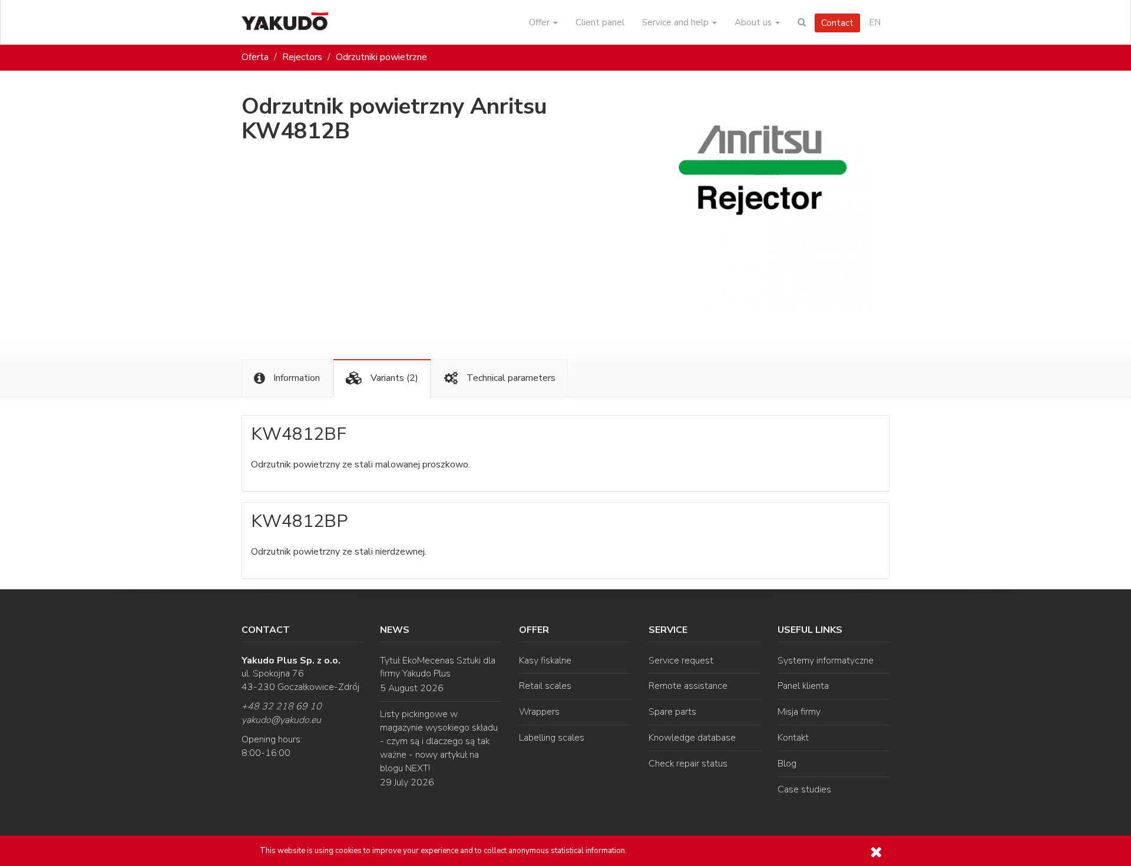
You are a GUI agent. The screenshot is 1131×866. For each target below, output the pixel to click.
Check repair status (688, 763)
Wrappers (539, 711)
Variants (393, 377)
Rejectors (302, 57)
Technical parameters (509, 377)
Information (295, 377)
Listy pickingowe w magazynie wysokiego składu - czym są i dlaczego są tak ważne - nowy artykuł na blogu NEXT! (439, 741)
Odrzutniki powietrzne (381, 57)
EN (875, 22)
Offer (540, 22)
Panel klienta (803, 685)
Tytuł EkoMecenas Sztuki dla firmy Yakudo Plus (437, 667)
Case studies (804, 789)
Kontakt (793, 737)
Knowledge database (692, 737)
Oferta (255, 57)
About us (754, 22)
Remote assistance (688, 685)
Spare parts (672, 711)
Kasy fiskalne (545, 660)
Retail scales (545, 685)
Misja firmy (799, 711)
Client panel (600, 22)
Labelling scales (551, 737)
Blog (787, 763)
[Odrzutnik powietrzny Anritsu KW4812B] (759, 200)
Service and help (676, 22)
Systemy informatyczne (826, 660)
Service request (681, 660)
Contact (837, 23)
